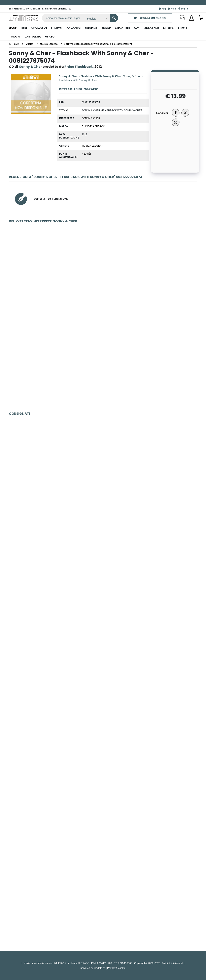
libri (24, 28)
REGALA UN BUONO (152, 18)
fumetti (56, 28)
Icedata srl (99, 968)
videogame (151, 28)
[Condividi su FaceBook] (175, 113)
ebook (106, 28)
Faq (163, 8)
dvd (136, 28)
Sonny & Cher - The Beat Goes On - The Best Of (103, 277)
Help (173, 8)
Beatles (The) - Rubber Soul (103, 904)
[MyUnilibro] (191, 18)
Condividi (162, 113)
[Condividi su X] (185, 113)
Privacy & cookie (116, 968)
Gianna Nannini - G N (103, 470)
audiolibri (122, 28)
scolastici (39, 28)
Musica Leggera (92, 145)
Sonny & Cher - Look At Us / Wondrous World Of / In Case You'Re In (103, 364)
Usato (50, 37)
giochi (15, 37)
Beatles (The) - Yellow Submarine (103, 643)
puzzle (182, 28)
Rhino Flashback (93, 126)
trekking (91, 28)
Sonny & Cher (30, 66)
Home (12, 28)
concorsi (73, 28)
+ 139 (85, 153)
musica (168, 28)
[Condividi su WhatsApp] (175, 122)
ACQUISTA (104, 306)
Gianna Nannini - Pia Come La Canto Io (103, 730)
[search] (114, 18)
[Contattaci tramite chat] (182, 18)
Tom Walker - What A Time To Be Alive (103, 556)
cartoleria (33, 37)
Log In (184, 8)
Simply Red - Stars (103, 817)
